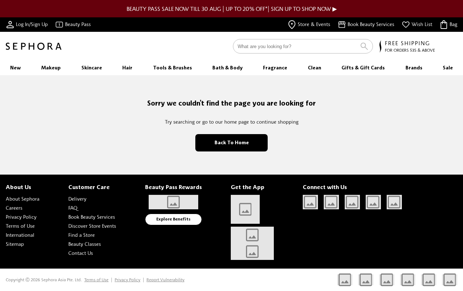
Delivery (77, 199)
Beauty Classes (84, 244)
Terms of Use (20, 226)
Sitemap (15, 244)
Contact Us (80, 253)
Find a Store (81, 235)
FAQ (72, 208)
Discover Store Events (92, 226)
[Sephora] (33, 46)
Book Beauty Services (91, 217)
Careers (14, 208)
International (20, 235)
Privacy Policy (21, 217)
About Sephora (22, 199)
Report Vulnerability (165, 279)
